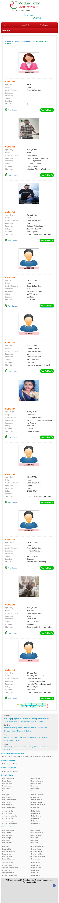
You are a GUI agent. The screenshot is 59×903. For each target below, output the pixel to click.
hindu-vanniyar (7, 804)
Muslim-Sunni (34, 818)
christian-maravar (36, 800)
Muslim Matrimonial (24, 721)
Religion (4, 756)
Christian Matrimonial (10, 721)
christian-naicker (7, 811)
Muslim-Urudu (35, 823)
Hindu (3, 764)
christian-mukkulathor (37, 804)
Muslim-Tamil (34, 821)
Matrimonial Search (29, 719)
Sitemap (17, 741)
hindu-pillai (5, 795)
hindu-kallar (6, 788)
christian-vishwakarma (9, 823)
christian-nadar (35, 807)
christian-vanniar (7, 818)
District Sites (6, 30)
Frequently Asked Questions (38, 737)
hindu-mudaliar (35, 778)
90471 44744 (39, 18)
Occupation (46, 756)
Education (38, 756)
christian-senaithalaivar (10, 816)
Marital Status (29, 756)
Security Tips (44, 747)
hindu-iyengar (6, 786)
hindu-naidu (34, 791)
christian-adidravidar (37, 795)
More (52, 756)
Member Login (28, 15)
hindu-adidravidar (8, 778)
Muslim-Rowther (35, 816)
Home (4, 25)
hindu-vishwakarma (8, 807)
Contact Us (8, 737)
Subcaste (16, 756)
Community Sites (9, 731)
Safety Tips (7, 749)
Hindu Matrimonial (43, 719)
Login (10, 719)
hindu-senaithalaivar (9, 800)
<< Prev (20, 704)
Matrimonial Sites (28, 42)
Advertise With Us (30, 727)
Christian (9, 764)
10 (34, 707)
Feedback (22, 737)
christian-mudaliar (36, 802)
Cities (22, 756)
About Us (7, 747)
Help (15, 737)
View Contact (12, 110)
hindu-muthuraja (35, 783)
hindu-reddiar (6, 797)
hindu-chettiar (6, 781)
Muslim (15, 764)
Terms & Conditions (19, 747)
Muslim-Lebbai (35, 813)
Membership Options (24, 731)
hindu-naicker (35, 788)
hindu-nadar (34, 786)
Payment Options (37, 721)
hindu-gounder (7, 783)
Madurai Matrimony (12, 42)
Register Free (17, 719)
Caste (10, 756)
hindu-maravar (7, 791)
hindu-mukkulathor (36, 781)
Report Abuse (8, 741)
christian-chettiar (36, 797)
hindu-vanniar (6, 802)
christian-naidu (7, 813)
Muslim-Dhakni (35, 811)
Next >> (40, 707)
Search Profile (25, 25)
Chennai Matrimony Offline (13, 727)
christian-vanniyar (8, 821)
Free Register (44, 25)
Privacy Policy (33, 747)
